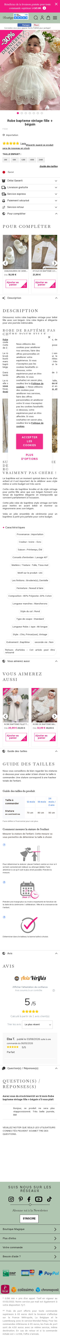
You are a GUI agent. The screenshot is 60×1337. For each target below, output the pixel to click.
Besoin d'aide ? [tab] (12, 1256)
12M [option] (23, 160)
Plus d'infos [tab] (9, 1238)
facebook (29, 1199)
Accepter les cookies (29, 441)
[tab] (30, 181)
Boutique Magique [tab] (13, 1229)
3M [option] (5, 160)
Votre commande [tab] (13, 1247)
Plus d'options (29, 457)
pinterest (21, 1199)
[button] (18, 112)
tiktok (49, 1199)
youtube (38, 1199)
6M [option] (14, 160)
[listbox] (30, 160)
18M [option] (32, 160)
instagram (11, 1199)
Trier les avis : (14, 1024)
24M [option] (41, 160)
